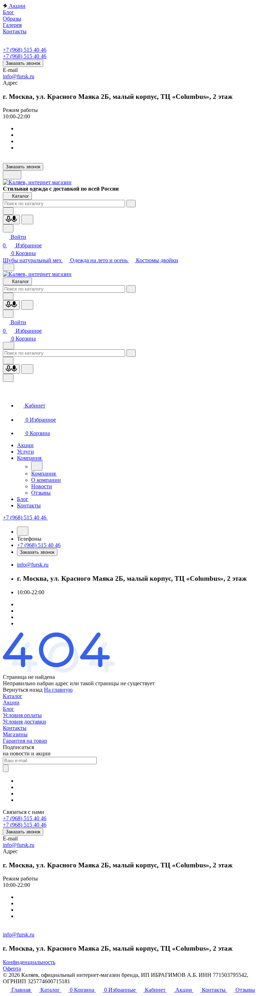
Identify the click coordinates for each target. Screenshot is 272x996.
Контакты (15, 728)
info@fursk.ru (18, 76)
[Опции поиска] (8, 211)
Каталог (12, 696)
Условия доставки (24, 722)
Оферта (12, 969)
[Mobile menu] (8, 345)
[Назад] (36, 466)
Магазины (15, 734)
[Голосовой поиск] (11, 219)
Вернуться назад (22, 690)
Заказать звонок (23, 63)
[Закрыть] (8, 378)
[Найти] (27, 219)
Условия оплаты (22, 715)
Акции (11, 702)
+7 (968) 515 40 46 (24, 50)
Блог (8, 709)
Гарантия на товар (25, 741)
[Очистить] (131, 203)
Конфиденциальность (29, 962)
